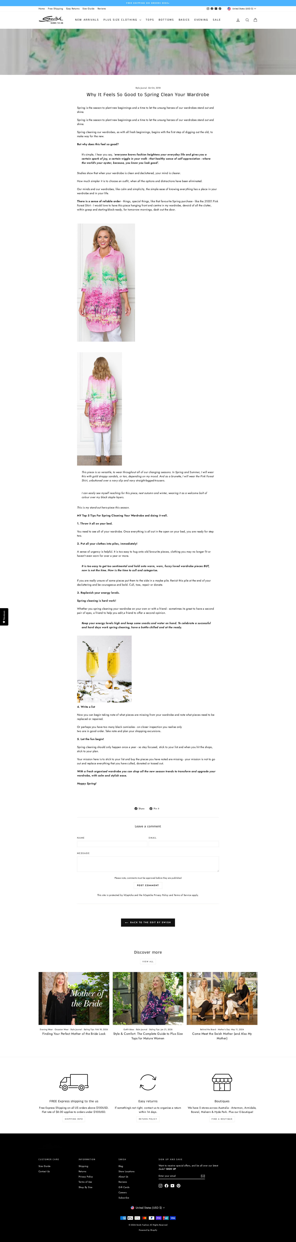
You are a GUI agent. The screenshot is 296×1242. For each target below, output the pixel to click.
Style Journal (141, 87)
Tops (150, 20)
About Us (123, 1176)
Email (153, 837)
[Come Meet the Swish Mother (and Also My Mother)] (222, 998)
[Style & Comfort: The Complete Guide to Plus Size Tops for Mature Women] (148, 998)
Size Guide (88, 8)
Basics (184, 20)
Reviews (102, 8)
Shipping (83, 1166)
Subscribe (124, 1197)
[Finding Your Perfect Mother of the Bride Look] (74, 998)
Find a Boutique (222, 1119)
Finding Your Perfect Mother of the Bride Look (73, 1034)
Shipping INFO (74, 1119)
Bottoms (166, 20)
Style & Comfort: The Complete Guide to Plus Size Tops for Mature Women (148, 1036)
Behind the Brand (208, 1029)
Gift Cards (124, 1187)
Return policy (148, 1119)
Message (83, 853)
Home (42, 8)
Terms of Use (85, 1182)
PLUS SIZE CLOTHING (121, 20)
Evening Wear (46, 1029)
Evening (201, 20)
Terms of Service (182, 895)
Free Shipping (55, 8)
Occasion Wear (61, 1029)
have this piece (121, 205)
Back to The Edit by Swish (150, 922)
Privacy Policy (161, 895)
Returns (82, 1171)
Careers (123, 1192)
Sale (217, 20)
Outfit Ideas (128, 1029)
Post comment (148, 885)
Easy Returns (72, 8)
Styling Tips (89, 1029)
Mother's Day (224, 1029)
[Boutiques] (222, 1082)
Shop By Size (85, 1187)
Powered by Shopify (148, 1230)
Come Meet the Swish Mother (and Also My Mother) (222, 1036)
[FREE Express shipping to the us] (74, 1082)
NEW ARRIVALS (87, 20)
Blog (121, 1166)
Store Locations (127, 1171)
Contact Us (44, 1171)
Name (81, 837)
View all (147, 961)
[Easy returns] (148, 1082)
